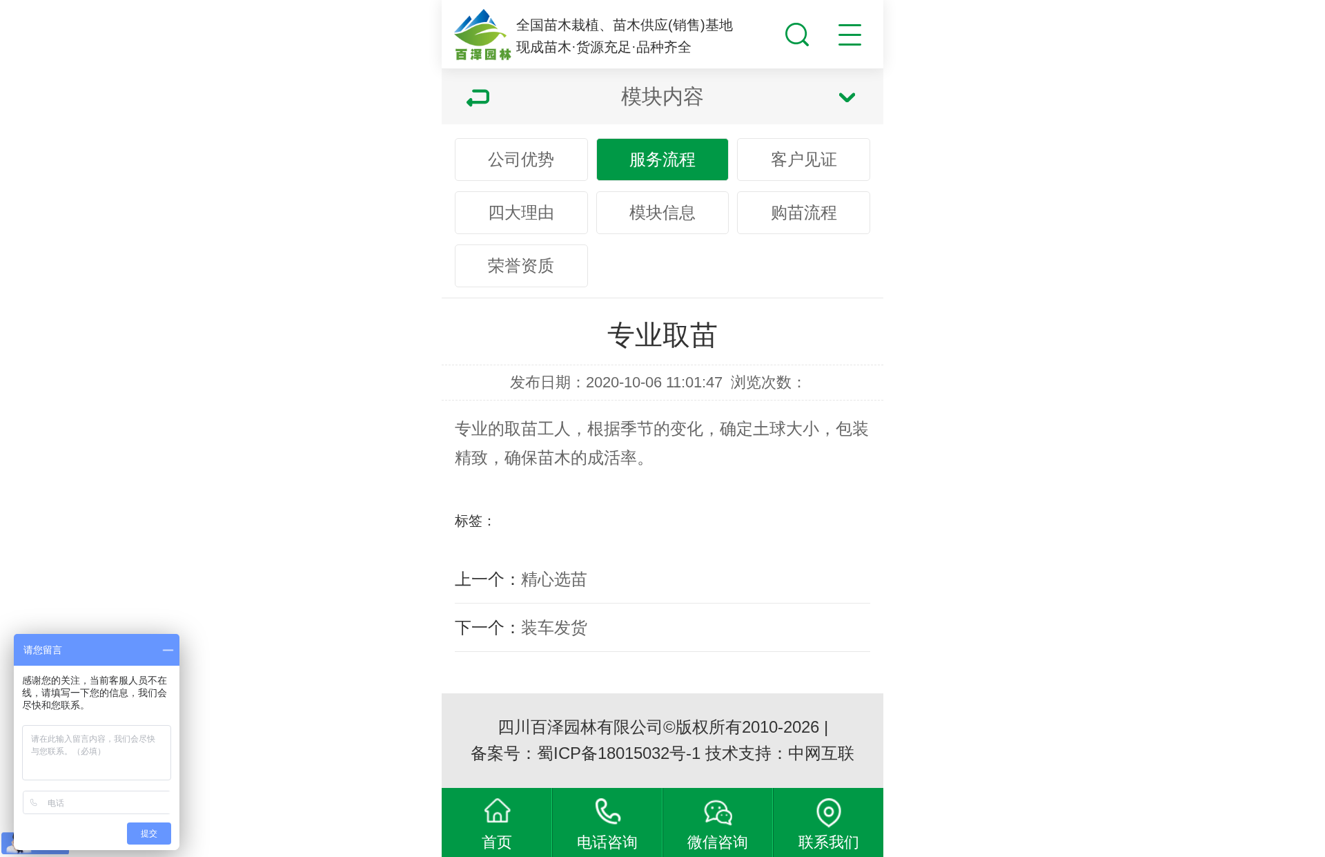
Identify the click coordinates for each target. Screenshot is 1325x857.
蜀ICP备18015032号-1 (618, 753)
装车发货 (554, 627)
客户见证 (804, 159)
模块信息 (662, 212)
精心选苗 (554, 579)
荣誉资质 (521, 265)
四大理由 (521, 212)
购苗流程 (804, 212)
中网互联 (821, 753)
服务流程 (662, 159)
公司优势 (521, 159)
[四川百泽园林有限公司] (482, 35)
